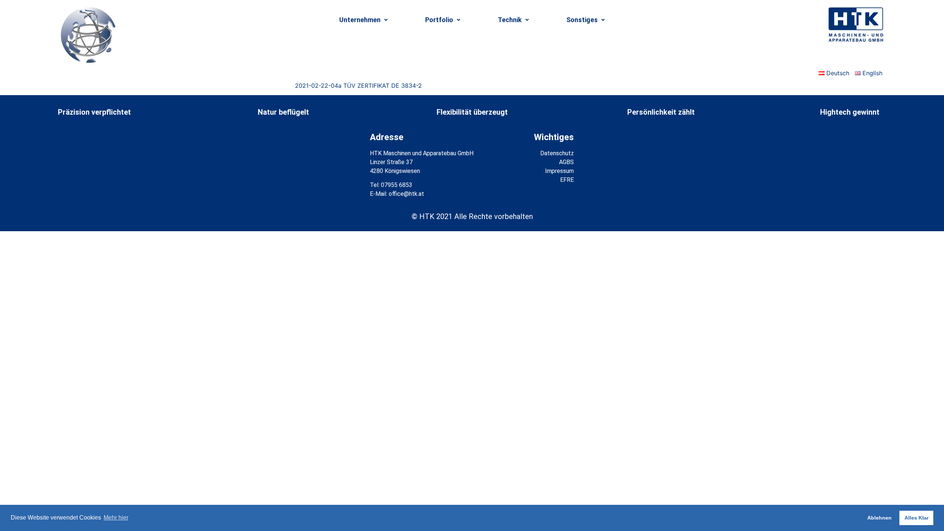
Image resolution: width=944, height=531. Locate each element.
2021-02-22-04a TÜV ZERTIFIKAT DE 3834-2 (358, 85)
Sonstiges (582, 20)
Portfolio (439, 20)
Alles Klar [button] (917, 518)
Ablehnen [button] (879, 518)
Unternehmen (360, 20)
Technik (510, 20)
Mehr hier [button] (116, 517)
